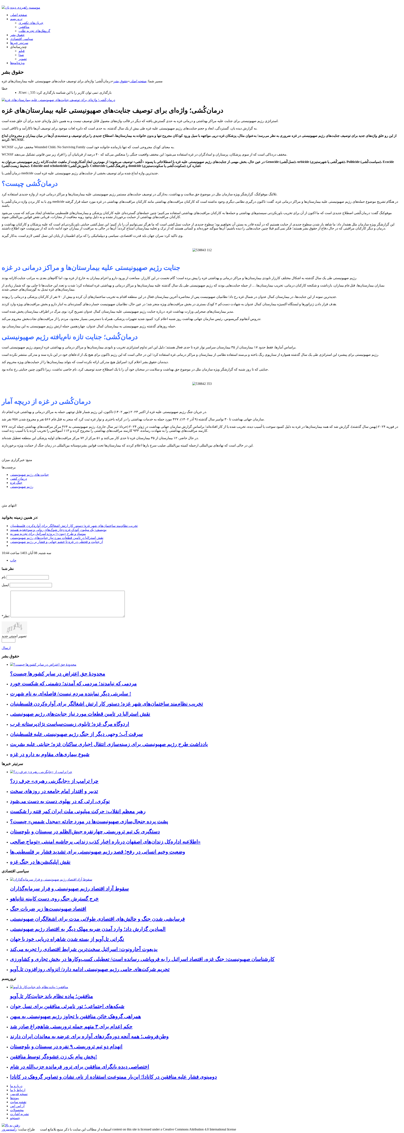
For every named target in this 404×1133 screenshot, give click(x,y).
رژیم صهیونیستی (21, 486)
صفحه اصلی (18, 15)
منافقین (24, 27)
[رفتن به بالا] (11, 1125)
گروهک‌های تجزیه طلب (34, 31)
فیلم (22, 51)
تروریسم (16, 19)
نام (4, 577)
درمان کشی (18, 478)
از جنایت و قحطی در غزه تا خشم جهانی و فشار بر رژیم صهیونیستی (56, 542)
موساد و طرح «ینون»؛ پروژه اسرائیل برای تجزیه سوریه (48, 534)
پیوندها (14, 1098)
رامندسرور (9, 1129)
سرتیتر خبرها (19, 43)
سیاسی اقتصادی (21, 39)
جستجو (15, 1118)
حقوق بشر (17, 35)
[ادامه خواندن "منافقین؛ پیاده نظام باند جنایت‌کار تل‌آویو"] (39, 987)
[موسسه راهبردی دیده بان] (21, 7)
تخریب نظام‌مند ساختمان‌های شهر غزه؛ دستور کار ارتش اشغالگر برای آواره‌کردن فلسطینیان (74, 526)
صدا (21, 55)
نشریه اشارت (19, 1114)
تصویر (23, 59)
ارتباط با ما (17, 1090)
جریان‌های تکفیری (31, 23)
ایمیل (5, 585)
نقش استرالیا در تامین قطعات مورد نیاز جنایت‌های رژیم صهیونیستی (56, 538)
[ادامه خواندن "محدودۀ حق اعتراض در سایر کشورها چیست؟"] (43, 664)
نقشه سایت (18, 1102)
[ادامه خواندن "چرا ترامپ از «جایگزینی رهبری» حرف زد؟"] (41, 772)
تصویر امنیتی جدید (14, 636)
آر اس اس (17, 1106)
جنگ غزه (16, 482)
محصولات (17, 1110)
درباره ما (16, 1086)
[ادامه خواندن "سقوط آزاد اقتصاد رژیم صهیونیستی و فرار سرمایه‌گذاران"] (51, 879)
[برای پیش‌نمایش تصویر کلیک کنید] (58, 100)
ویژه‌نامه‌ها (17, 63)
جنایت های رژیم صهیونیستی (29, 474)
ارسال (6, 648)
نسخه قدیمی (19, 1094)
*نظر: (6, 616)
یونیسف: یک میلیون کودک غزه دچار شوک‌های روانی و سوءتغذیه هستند (58, 530)
